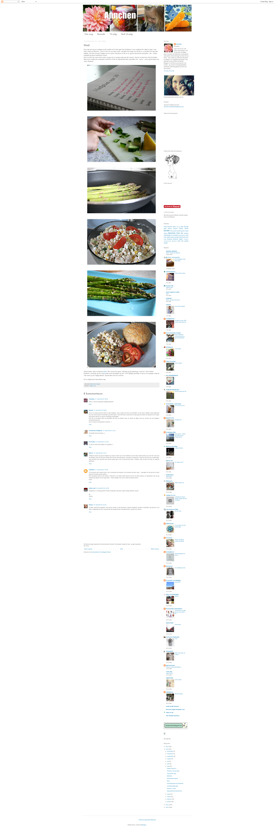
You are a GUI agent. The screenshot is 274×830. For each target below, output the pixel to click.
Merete (91, 410)
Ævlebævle (169, 347)
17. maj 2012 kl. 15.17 (100, 453)
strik (182, 241)
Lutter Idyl (169, 671)
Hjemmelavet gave (172, 778)
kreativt (175, 235)
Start (121, 549)
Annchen (93, 384)
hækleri (186, 233)
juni (168, 764)
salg (165, 239)
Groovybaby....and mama (173, 404)
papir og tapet (175, 237)
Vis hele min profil (169, 71)
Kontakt (101, 34)
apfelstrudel (169, 623)
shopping (169, 239)
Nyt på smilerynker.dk (180, 391)
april (168, 794)
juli (168, 761)
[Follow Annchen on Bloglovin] (172, 178)
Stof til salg (127, 34)
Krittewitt (169, 298)
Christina (91, 399)
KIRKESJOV (169, 523)
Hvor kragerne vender (172, 292)
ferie (171, 231)
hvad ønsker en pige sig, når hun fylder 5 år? (180, 612)
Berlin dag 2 (169, 476)
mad (94, 385)
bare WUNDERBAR (172, 375)
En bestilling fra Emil (180, 567)
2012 (167, 749)
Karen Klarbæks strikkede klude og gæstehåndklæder (179, 336)
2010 (167, 807)
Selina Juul (92, 488)
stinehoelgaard (170, 271)
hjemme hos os (175, 233)
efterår (186, 228)
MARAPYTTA (170, 418)
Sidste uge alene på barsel (173, 300)
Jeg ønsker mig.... (172, 773)
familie (91, 385)
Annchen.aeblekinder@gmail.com (174, 106)
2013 (167, 746)
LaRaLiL (168, 304)
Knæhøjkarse (170, 552)
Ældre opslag (155, 549)
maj (168, 766)
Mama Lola (169, 460)
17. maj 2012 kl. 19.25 (101, 469)
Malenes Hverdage (171, 446)
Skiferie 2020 (169, 287)
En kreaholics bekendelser (174, 609)
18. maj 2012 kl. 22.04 (99, 505)
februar (169, 799)
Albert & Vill (169, 712)
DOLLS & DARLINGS (172, 594)
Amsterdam (178, 624)
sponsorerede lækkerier (170, 241)
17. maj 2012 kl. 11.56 (102, 442)
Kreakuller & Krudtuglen (173, 580)
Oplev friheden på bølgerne (173, 252)
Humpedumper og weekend (175, 783)
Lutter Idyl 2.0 (169, 673)
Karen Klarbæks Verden (173, 333)
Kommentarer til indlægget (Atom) (101, 552)
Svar (90, 404)
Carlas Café (169, 286)
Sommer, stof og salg (173, 771)
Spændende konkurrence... (175, 791)
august (169, 759)
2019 (167, 293)
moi (165, 237)
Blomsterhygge (179, 693)
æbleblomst (169, 692)
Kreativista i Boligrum (95, 430)
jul (172, 235)
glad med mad (170, 665)
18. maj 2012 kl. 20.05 (102, 488)
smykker (186, 239)
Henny (91, 505)
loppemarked (182, 235)
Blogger (144, 825)
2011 (167, 805)
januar (169, 801)
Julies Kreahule (171, 361)
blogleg (170, 228)
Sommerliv (177, 582)
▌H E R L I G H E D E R (173, 257)
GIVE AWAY (178, 348)
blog (165, 228)
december (170, 751)
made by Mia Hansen (172, 706)
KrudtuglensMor (171, 432)
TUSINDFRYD (170, 319)
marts (169, 796)
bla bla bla (184, 226)
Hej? (176, 638)
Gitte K (91, 453)
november (170, 754)
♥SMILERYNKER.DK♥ (172, 390)
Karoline (169, 226)
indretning (167, 235)
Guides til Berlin (179, 448)
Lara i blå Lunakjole (180, 306)
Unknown (92, 469)
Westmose (169, 566)
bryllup (181, 228)
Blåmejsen (169, 481)
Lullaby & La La (170, 495)
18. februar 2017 (179, 462)
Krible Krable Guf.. (179, 482)
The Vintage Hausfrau (172, 715)
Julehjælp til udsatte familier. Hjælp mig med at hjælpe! (181, 498)
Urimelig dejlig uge (172, 786)
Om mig (89, 34)
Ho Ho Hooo (178, 511)
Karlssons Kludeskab (172, 637)
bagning (178, 226)
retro (187, 237)
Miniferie (169, 776)
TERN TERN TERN (180, 273)
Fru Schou (92, 442)
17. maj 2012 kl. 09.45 (101, 399)
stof (179, 241)
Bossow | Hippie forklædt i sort (175, 709)
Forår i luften (178, 679)
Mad (168, 781)
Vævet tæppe (178, 363)
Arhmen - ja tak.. (171, 788)
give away (185, 231)
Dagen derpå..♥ (171, 768)
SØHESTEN (169, 678)
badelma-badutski (171, 251)
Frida (165, 226)
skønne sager (178, 239)
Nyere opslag (88, 549)
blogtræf (175, 228)
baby (174, 226)
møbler (169, 237)
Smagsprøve (178, 419)
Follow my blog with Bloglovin (173, 667)
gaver (175, 231)
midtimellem (169, 475)
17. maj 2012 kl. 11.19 (109, 430)
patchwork (182, 237)
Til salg (113, 34)
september (170, 756)
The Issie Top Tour (180, 405)
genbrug (179, 231)
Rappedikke (169, 651)
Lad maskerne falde (172, 509)
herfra (105, 371)
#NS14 (176, 596)
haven (165, 233)
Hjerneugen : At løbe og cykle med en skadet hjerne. (180, 435)
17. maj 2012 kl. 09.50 (100, 410)
